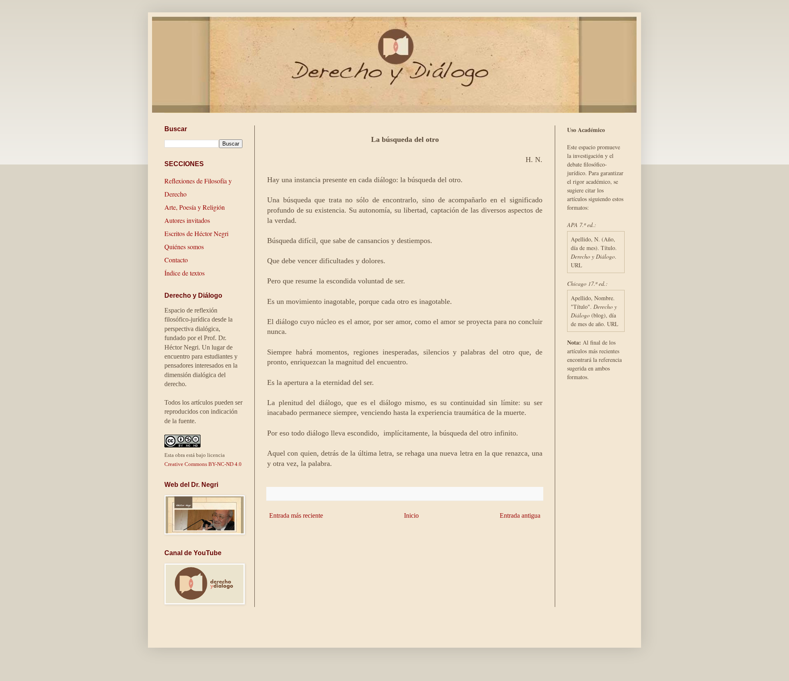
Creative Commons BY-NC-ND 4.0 (203, 464)
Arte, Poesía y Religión (194, 207)
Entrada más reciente (296, 515)
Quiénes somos (184, 246)
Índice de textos (184, 273)
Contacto (176, 259)
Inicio (411, 515)
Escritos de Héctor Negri (196, 233)
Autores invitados (187, 220)
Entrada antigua (520, 515)
